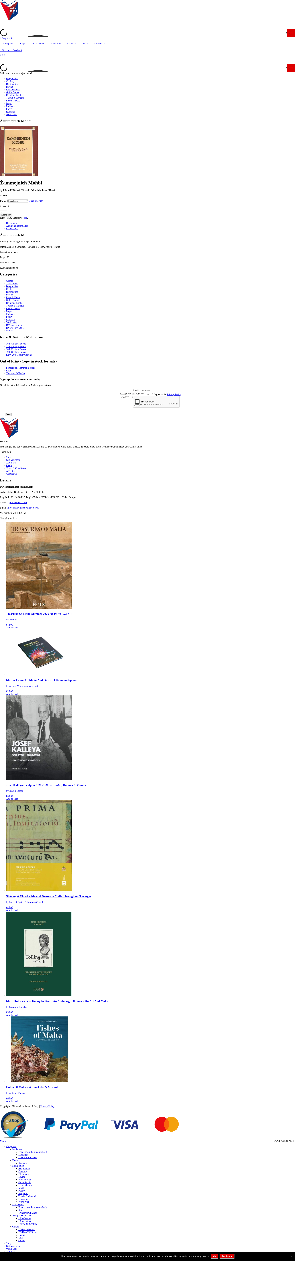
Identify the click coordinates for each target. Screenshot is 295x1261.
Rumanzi (10, 111)
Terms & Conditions (16, 468)
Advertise (11, 471)
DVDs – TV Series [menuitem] (27, 1232)
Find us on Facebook (11, 50)
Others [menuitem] (15, 1226)
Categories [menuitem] (11, 1146)
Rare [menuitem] (20, 1210)
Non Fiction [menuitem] (18, 1165)
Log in (4, 38)
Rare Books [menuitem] (18, 1204)
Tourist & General (15, 98)
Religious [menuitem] (23, 1193)
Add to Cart (12, 627)
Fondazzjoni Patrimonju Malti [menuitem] (32, 1152)
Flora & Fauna (13, 89)
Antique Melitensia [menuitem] (21, 1215)
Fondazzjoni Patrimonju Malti (20, 367)
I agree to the (167, 394)
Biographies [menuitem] (24, 1168)
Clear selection (36, 201)
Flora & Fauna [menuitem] (25, 1179)
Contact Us (11, 473)
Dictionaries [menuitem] (24, 1174)
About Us (11, 462)
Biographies (12, 78)
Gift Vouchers (13, 460)
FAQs (9, 465)
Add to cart (6, 215)
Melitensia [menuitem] (17, 1149)
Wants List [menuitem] (11, 1248)
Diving (9, 86)
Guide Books (12, 92)
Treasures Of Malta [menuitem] (27, 1157)
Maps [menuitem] (21, 1188)
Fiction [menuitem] (15, 1160)
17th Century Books (16, 346)
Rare (25, 217)
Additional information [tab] (17, 225)
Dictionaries (12, 84)
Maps (9, 103)
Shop (8, 457)
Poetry (9, 109)
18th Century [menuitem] (24, 1218)
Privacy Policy (174, 394)
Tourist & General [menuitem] (27, 1196)
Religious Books (14, 95)
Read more (227, 1256)
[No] (291, 1256)
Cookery (10, 81)
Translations (12, 283)
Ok (214, 1256)
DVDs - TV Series (15, 328)
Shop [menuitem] (8, 1243)
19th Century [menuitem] (24, 1221)
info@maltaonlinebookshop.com (23, 507)
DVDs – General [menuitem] (26, 1229)
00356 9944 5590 (18, 502)
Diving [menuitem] (21, 1177)
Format (3, 201)
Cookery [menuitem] (22, 1171)
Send (8, 414)
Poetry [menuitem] (21, 1190)
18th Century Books (16, 349)
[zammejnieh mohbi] (19, 175)
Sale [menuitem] (20, 1237)
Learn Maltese (13, 100)
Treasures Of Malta (15, 373)
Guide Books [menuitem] (24, 1182)
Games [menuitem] (21, 1235)
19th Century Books (16, 352)
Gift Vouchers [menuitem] (13, 1246)
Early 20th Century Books (19, 354)
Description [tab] (11, 223)
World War (11, 114)
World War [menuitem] (23, 1201)
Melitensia (11, 106)
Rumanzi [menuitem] (22, 1163)
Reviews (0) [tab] (12, 228)
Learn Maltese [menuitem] (25, 1185)
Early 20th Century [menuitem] (27, 1224)
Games (9, 280)
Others (9, 330)
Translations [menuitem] (24, 1199)
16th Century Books (16, 343)
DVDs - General (14, 325)
